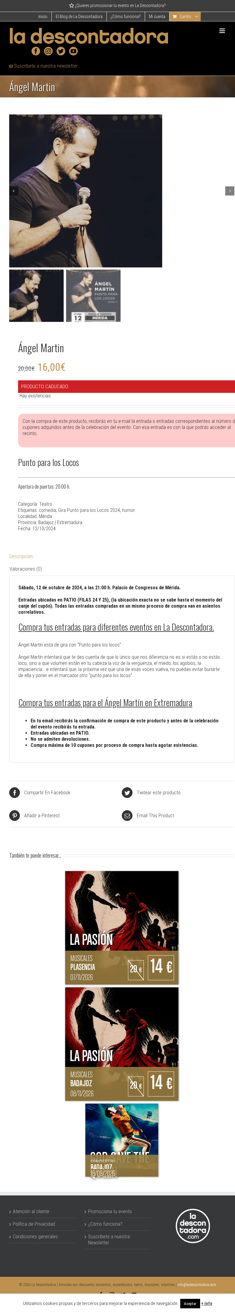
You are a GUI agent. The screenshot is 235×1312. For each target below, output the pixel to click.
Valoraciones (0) (25, 569)
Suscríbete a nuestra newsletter (45, 66)
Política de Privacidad (34, 1224)
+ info (206, 1303)
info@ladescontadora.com (196, 1285)
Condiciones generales (35, 1236)
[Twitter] (61, 51)
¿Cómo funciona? (105, 1224)
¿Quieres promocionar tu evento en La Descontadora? (120, 5)
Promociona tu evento (110, 1211)
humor (128, 510)
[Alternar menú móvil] (222, 31)
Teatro (45, 504)
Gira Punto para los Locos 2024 (89, 510)
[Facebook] (36, 51)
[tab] (121, 556)
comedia (47, 510)
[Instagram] (48, 51)
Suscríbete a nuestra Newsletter (109, 1240)
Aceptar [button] (190, 1303)
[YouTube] (73, 51)
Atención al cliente (31, 1211)
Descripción (21, 556)
